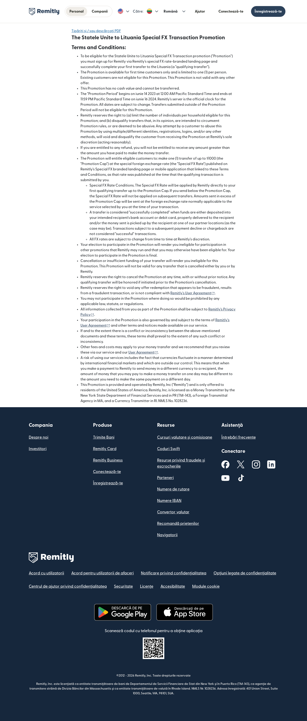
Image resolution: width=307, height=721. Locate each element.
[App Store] (184, 612)
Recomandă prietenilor (178, 523)
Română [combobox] (171, 11)
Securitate (123, 586)
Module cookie (206, 586)
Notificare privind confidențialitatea (173, 573)
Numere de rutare (173, 489)
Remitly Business (108, 460)
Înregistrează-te (268, 11)
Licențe (146, 586)
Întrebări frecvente (238, 437)
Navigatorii (167, 535)
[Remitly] (44, 11)
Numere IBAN (169, 501)
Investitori (38, 449)
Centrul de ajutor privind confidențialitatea (68, 586)
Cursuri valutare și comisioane (184, 437)
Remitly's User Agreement (192, 293)
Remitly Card (104, 449)
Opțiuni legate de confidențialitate (245, 573)
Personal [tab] (76, 11)
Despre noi (38, 437)
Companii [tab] (100, 11)
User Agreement (143, 352)
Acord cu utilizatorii (46, 573)
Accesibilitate (172, 586)
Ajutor (200, 11)
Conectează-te (230, 11)
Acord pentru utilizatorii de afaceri (102, 573)
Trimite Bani (103, 437)
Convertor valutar (173, 512)
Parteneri (165, 478)
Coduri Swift (168, 449)
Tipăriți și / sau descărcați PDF (96, 31)
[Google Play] (122, 612)
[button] (123, 11)
